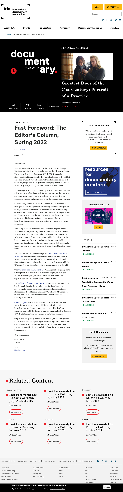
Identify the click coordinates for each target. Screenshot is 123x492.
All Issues (27, 106)
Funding (5, 468)
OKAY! (107, 487)
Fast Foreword (19, 350)
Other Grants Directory (9, 479)
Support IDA (113, 7)
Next (75, 106)
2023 (87, 473)
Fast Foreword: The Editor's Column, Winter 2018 (23, 427)
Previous (62, 106)
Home (9, 34)
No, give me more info (57, 489)
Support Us (35, 461)
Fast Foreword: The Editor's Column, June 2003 (99, 397)
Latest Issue (40, 106)
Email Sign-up (49, 461)
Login (97, 7)
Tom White (23, 149)
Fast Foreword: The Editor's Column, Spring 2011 (99, 427)
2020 (61, 476)
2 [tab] (67, 106)
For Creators (45, 28)
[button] (14, 71)
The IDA (4, 461)
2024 (61, 471)
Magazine (114, 468)
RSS (79, 461)
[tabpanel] (87, 79)
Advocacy (65, 28)
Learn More (98, 356)
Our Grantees (6, 476)
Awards (88, 468)
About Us (22, 461)
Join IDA (114, 28)
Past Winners (89, 482)
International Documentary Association (15, 11)
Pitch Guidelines (116, 479)
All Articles (13, 106)
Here (98, 227)
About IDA (9, 28)
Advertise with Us (66, 461)
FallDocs (36, 471)
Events (26, 28)
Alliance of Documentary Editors (32, 283)
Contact (88, 461)
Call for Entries (90, 479)
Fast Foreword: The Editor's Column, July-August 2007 (23, 397)
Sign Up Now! (99, 148)
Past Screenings (39, 476)
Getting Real (65, 468)
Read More (88, 254)
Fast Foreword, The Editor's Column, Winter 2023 (61, 427)
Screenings (38, 468)
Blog (13, 461)
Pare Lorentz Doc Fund (10, 473)
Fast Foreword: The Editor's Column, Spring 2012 (61, 394)
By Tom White (15, 405)
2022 (61, 473)
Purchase (54, 106)
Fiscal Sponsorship (8, 471)
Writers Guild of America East (31, 270)
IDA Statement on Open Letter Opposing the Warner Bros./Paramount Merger (98, 282)
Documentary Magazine (90, 28)
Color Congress (21, 302)
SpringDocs (37, 473)
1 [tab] (65, 106)
